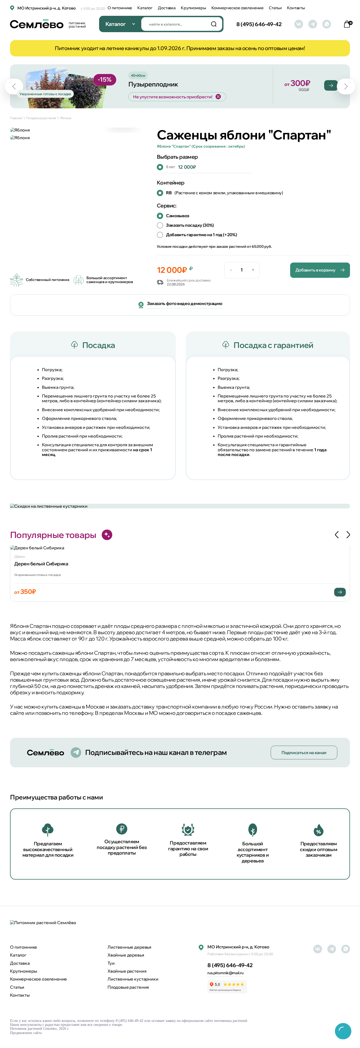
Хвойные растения (127, 971)
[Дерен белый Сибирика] (180, 547)
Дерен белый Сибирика (41, 564)
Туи (111, 963)
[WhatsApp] (326, 24)
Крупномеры (193, 7)
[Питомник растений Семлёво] (43, 922)
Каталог (145, 7)
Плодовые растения (128, 987)
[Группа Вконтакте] (298, 24)
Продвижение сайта (26, 1033)
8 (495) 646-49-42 (259, 24)
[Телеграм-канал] (312, 24)
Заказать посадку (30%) (190, 225)
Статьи (275, 7)
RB (224, 192)
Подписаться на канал (304, 752)
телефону (81, 713)
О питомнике (120, 7)
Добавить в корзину (315, 270)
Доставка (167, 7)
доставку (143, 706)
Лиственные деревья (129, 947)
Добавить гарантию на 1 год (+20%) (201, 234)
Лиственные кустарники (133, 979)
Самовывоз (177, 215)
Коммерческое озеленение (237, 7)
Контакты (296, 7)
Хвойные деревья (126, 955)
